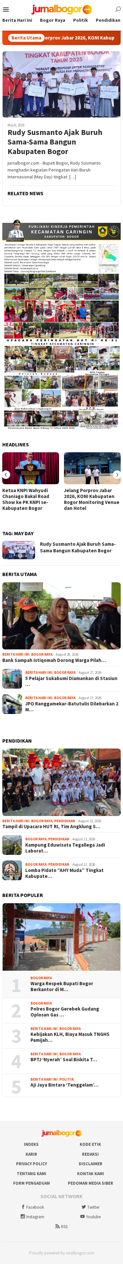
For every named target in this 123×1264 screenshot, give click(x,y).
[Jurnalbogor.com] (61, 9)
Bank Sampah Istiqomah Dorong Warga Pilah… (54, 660)
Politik (66, 1079)
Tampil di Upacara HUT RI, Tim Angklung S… (51, 827)
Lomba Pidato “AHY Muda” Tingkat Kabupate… (64, 873)
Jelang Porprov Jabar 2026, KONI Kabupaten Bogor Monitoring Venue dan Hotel (91, 499)
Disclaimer (90, 1164)
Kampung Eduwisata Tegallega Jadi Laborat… (65, 848)
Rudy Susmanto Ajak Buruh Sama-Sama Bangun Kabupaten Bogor (55, 142)
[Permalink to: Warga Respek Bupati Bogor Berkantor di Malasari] (61, 937)
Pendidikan (64, 821)
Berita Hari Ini (16, 654)
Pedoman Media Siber (90, 1183)
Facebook (35, 1207)
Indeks (31, 1144)
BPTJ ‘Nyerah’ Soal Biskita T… (64, 1060)
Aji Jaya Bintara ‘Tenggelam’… (64, 1085)
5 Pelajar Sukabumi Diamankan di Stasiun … (71, 681)
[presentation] (6, 474)
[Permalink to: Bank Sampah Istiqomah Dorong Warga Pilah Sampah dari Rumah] (61, 616)
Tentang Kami (31, 1173)
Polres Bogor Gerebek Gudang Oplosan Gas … (65, 1012)
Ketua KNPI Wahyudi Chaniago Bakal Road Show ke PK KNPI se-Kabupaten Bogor (25, 499)
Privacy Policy (31, 1164)
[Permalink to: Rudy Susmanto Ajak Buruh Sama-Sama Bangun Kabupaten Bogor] (61, 84)
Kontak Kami (90, 1173)
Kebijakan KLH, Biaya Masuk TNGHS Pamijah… (70, 1037)
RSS (64, 1226)
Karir (31, 1154)
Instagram (35, 1217)
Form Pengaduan (31, 1183)
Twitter (93, 1207)
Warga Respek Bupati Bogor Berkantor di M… (62, 986)
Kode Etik (90, 1144)
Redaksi (90, 1154)
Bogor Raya (41, 654)
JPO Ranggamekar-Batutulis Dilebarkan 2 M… (71, 707)
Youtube (93, 1217)
